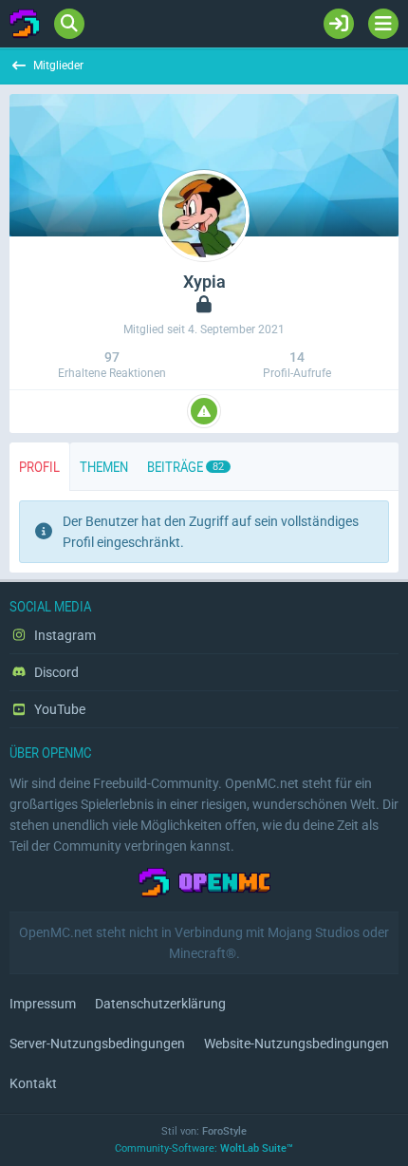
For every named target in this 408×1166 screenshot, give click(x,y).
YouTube (58, 709)
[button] (204, 411)
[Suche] (69, 24)
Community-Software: (204, 1148)
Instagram (63, 635)
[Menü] (383, 24)
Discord (55, 672)
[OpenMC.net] (24, 23)
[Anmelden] (339, 24)
